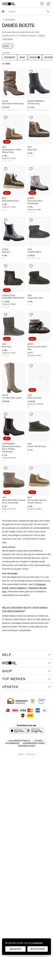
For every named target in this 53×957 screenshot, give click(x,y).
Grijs (6, 46)
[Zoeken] (48, 11)
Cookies (38, 740)
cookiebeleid (37, 942)
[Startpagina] (9, 3)
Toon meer (7, 39)
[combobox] (26, 11)
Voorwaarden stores (34, 743)
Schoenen (10, 19)
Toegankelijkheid (26, 745)
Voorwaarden (12, 743)
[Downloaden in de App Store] (17, 730)
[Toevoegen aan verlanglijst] (5, 71)
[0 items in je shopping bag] (48, 3)
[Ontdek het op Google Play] (34, 730)
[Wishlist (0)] (42, 4)
